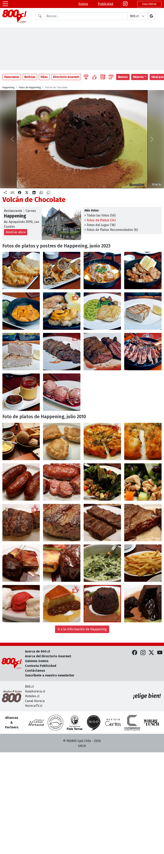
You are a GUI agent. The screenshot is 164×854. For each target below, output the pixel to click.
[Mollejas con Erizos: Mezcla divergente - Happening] (61, 311)
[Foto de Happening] (61, 270)
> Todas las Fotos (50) (100, 215)
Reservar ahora (15, 232)
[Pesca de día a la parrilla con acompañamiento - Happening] (102, 311)
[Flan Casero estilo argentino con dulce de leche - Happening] (61, 603)
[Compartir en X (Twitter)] (27, 193)
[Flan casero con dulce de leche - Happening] (21, 392)
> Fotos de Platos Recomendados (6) (111, 230)
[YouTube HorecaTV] (159, 653)
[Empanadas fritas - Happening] (21, 270)
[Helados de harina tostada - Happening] (61, 392)
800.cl (29, 686)
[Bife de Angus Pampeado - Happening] (21, 563)
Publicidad (105, 4)
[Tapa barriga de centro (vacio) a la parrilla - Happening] (61, 351)
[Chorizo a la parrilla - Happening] (21, 482)
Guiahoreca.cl (35, 691)
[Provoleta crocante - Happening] (102, 441)
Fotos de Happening (30, 87)
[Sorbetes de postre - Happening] (21, 603)
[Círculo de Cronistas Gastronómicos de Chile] (55, 723)
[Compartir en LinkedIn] (34, 193)
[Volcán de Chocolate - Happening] (102, 603)
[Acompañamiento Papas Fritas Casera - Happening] (143, 563)
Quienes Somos (36, 661)
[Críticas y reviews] (102, 77)
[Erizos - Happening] (21, 311)
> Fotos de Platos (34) (100, 220)
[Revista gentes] (113, 723)
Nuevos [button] (123, 77)
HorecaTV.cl (33, 706)
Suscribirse (149, 4)
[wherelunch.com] (151, 723)
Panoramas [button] (11, 77)
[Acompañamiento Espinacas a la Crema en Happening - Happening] (102, 563)
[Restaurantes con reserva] (111, 77)
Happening (8, 87)
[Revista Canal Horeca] (36, 723)
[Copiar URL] (48, 193)
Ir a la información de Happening (82, 629)
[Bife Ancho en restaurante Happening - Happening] (21, 522)
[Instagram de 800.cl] (143, 653)
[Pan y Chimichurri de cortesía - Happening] (21, 441)
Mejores (138, 77)
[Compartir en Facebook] (19, 193)
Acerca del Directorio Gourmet (48, 656)
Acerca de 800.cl (37, 651)
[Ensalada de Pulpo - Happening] (102, 482)
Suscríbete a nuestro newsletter (49, 675)
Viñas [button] (44, 77)
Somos (83, 4)
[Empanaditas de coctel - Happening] (61, 441)
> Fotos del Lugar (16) (99, 225)
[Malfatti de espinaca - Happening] (102, 270)
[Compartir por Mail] (12, 193)
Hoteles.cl (32, 696)
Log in (82, 745)
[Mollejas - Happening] (143, 270)
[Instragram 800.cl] (125, 4)
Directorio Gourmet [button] (66, 77)
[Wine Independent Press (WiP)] (94, 723)
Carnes (31, 211)
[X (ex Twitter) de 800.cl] (151, 653)
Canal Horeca (35, 701)
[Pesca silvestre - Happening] (143, 311)
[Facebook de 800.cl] (134, 653)
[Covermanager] (132, 723)
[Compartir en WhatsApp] (41, 193)
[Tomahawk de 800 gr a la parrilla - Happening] (143, 351)
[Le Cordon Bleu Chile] (75, 723)
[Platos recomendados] (94, 77)
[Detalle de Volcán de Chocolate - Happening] (143, 603)
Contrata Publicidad (40, 666)
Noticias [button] (29, 77)
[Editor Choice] (86, 77)
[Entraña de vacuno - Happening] (102, 522)
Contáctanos (35, 670)
